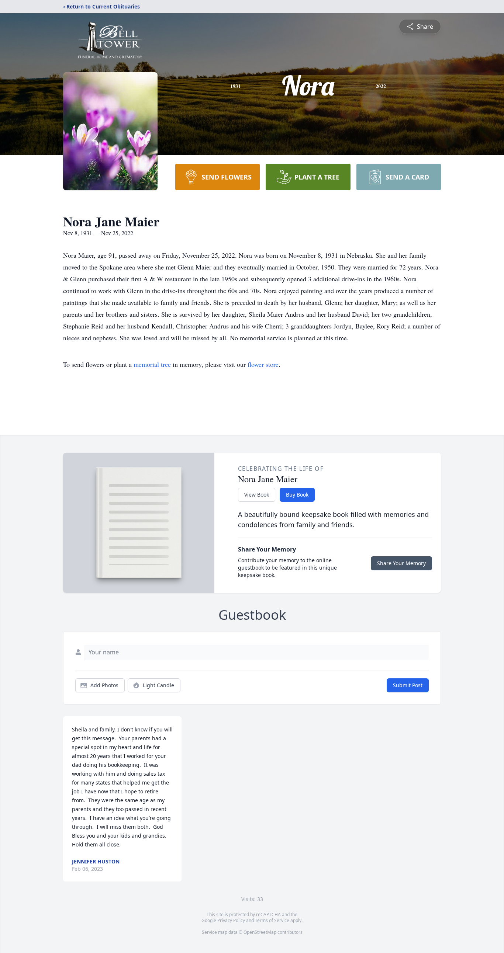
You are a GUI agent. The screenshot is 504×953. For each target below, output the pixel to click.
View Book (256, 494)
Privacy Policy (231, 920)
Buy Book (297, 494)
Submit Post (407, 685)
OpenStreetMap (260, 932)
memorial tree (152, 364)
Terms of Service (272, 920)
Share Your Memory (401, 563)
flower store (263, 364)
